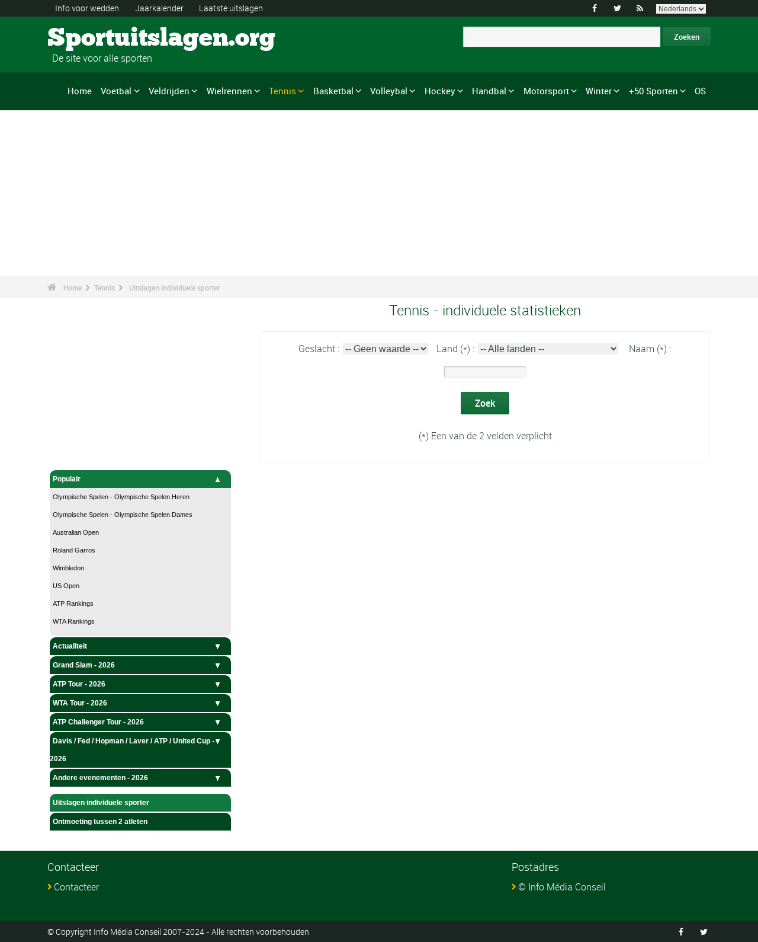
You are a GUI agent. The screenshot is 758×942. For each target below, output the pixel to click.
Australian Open (76, 532)
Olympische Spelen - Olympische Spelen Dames (122, 514)
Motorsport (546, 91)
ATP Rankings (73, 603)
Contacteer (76, 886)
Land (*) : (456, 348)
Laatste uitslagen (231, 8)
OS (700, 91)
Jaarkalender (159, 8)
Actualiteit (70, 646)
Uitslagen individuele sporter (174, 287)
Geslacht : (320, 348)
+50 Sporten (653, 91)
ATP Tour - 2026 (79, 684)
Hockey (440, 91)
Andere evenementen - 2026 (100, 778)
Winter (599, 91)
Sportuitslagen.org (92, 38)
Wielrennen (229, 91)
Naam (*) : (650, 348)
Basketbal (333, 91)
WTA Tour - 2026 (80, 703)
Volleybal (388, 91)
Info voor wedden (87, 8)
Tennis (282, 91)
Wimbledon (68, 567)
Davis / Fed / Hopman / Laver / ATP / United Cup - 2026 (132, 750)
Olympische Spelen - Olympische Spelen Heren (121, 496)
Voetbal (116, 91)
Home (80, 91)
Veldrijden (169, 91)
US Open (66, 585)
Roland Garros (74, 550)
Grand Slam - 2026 (84, 665)
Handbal (489, 91)
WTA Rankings (74, 621)
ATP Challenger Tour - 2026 (98, 722)
